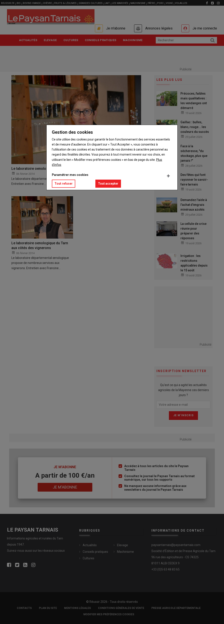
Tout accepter (108, 183)
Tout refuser (63, 183)
